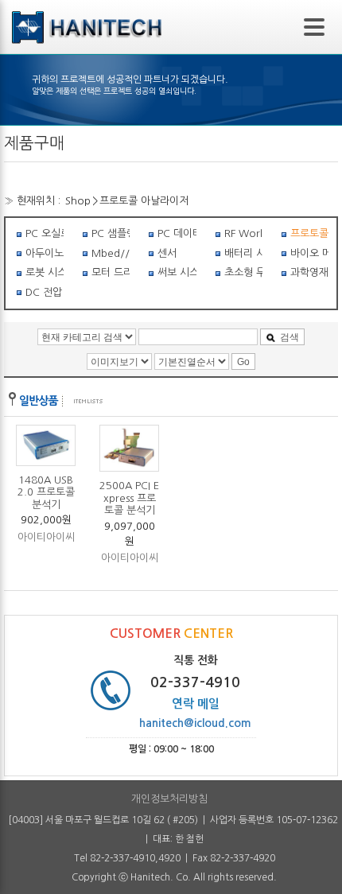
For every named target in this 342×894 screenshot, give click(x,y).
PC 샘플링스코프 (110, 233)
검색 (289, 337)
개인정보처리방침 (169, 799)
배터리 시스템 (243, 253)
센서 (167, 253)
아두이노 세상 (44, 253)
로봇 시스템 (44, 272)
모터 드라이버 (110, 272)
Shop (78, 201)
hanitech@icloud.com (195, 723)
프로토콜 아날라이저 (143, 201)
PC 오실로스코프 (44, 233)
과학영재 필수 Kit (309, 272)
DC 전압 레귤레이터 (44, 292)
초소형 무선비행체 (243, 272)
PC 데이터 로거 (176, 233)
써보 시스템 (176, 272)
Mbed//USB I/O (110, 253)
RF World (243, 233)
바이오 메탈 (309, 253)
